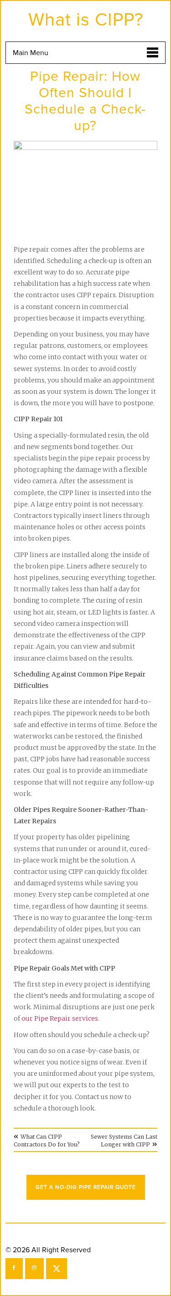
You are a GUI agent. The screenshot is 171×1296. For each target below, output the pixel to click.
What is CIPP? (85, 20)
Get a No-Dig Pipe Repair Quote (86, 1187)
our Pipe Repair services (59, 1018)
